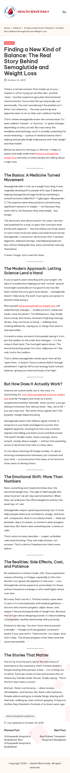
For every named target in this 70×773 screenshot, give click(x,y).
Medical (9, 43)
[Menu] (64, 12)
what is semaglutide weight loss (20, 716)
